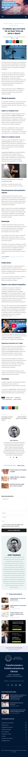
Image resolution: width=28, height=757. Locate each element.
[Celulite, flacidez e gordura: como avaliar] (5, 478)
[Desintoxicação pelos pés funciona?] (5, 704)
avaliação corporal (9, 397)
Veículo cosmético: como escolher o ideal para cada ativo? (16, 614)
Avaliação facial (14, 25)
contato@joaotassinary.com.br (16, 681)
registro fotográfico (17, 399)
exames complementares (7, 399)
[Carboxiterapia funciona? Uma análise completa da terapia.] (5, 711)
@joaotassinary (14, 649)
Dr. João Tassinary (14, 7)
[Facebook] (11, 457)
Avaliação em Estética (19, 23)
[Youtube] (17, 457)
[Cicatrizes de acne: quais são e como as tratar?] (5, 485)
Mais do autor (21, 465)
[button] (26, 17)
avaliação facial (17, 397)
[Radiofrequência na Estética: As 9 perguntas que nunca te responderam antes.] (5, 696)
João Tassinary (9, 36)
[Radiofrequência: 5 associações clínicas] (5, 607)
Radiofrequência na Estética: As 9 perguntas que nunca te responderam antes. (18, 696)
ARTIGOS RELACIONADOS (10, 465)
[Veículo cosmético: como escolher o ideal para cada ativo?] (5, 614)
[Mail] (15, 685)
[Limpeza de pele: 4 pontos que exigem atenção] (4, 600)
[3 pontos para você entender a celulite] (5, 471)
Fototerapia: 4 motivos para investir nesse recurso (7, 418)
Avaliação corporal (8, 23)
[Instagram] (14, 457)
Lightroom (15, 316)
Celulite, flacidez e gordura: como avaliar (21, 417)
